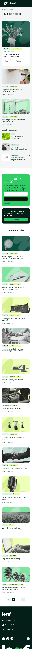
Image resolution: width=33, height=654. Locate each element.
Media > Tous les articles (7, 9)
